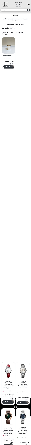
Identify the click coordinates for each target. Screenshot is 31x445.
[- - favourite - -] (11, 64)
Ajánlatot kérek (9, 401)
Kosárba (9, 66)
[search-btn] (28, 10)
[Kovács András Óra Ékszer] (28, 4)
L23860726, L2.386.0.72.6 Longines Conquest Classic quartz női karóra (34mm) (23, 384)
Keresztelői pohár (7, 55)
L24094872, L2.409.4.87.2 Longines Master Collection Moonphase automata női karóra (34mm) (8, 385)
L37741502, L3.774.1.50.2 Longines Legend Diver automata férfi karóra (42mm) (8, 430)
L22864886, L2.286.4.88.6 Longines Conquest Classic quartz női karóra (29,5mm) (23, 430)
